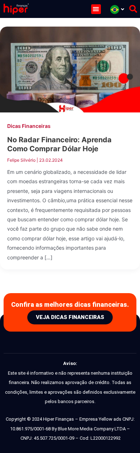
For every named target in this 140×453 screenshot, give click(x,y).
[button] (96, 9)
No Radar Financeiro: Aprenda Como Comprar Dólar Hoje (59, 144)
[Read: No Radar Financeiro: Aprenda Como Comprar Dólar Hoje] (70, 69)
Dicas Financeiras (29, 126)
